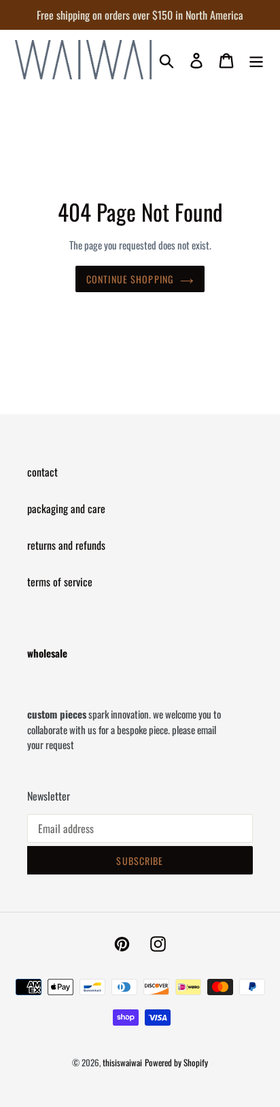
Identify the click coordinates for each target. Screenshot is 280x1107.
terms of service (59, 581)
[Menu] (256, 59)
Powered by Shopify (176, 1062)
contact (42, 472)
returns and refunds (66, 545)
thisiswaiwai (122, 1062)
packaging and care (66, 508)
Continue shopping (129, 279)
